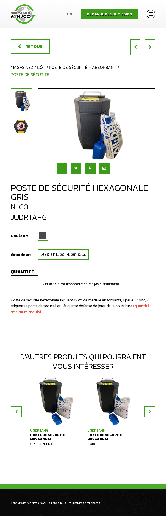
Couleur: (19, 236)
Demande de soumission (109, 14)
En (69, 14)
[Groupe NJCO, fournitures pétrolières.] (23, 14)
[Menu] (151, 14)
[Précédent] (135, 47)
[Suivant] (150, 47)
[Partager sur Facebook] (62, 168)
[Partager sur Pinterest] (90, 168)
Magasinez (22, 67)
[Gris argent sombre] (43, 236)
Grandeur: (21, 254)
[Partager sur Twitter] (76, 168)
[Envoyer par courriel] (104, 168)
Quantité (22, 271)
